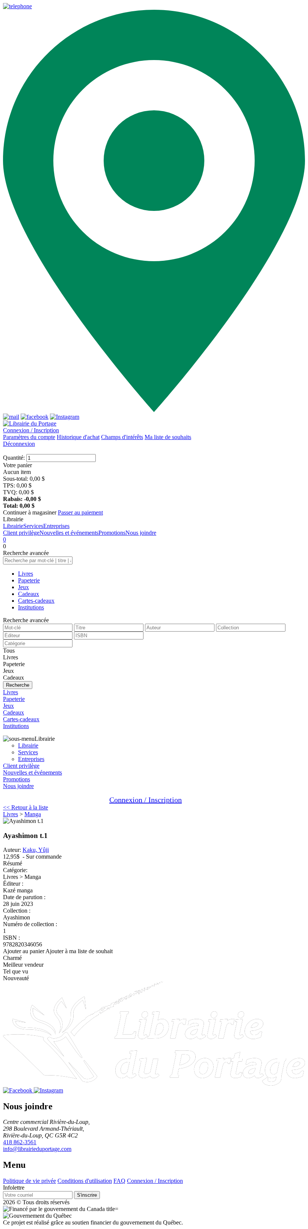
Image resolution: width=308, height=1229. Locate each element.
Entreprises (56, 526)
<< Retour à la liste (25, 807)
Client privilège (21, 533)
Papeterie (29, 580)
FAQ (119, 1181)
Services (33, 526)
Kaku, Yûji (36, 850)
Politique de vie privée (29, 1181)
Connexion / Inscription (31, 430)
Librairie (13, 526)
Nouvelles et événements (68, 533)
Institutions (31, 607)
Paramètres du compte (29, 437)
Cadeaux (28, 594)
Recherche (17, 685)
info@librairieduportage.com (37, 1149)
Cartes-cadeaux (36, 600)
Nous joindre (140, 533)
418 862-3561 (19, 1142)
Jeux (23, 587)
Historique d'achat (78, 437)
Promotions (111, 533)
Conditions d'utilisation (84, 1181)
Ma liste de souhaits (168, 437)
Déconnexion (19, 444)
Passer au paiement (80, 512)
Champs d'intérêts (122, 437)
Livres (25, 573)
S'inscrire (87, 1195)
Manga (32, 814)
